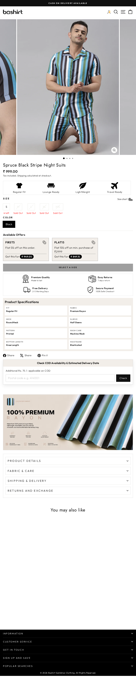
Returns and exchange (30, 490)
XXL (57, 206)
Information (13, 633)
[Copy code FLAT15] (93, 242)
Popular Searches (18, 666)
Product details (24, 461)
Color (8, 217)
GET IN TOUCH (13, 649)
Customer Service (17, 641)
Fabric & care (21, 471)
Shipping (21, 175)
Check (123, 378)
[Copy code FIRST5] (44, 242)
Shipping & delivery (27, 480)
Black (9, 224)
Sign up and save (17, 657)
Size (65, 198)
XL (44, 206)
